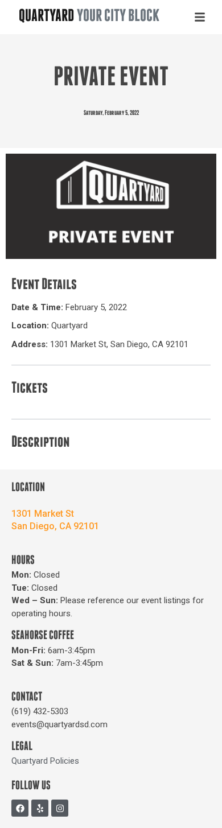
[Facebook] (19, 808)
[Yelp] (39, 808)
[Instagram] (59, 808)
